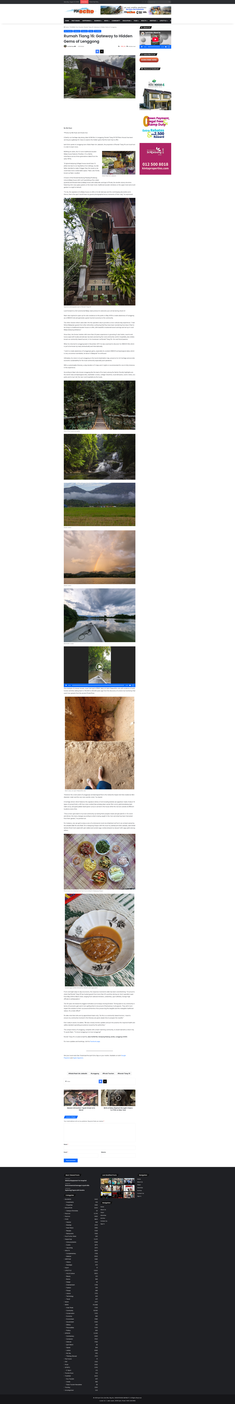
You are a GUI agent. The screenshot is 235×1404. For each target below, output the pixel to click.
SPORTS (181, 20)
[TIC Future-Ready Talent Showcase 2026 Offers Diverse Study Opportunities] (117, 1195)
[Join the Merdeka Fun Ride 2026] (129, 1188)
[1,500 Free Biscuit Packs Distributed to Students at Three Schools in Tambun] (106, 1188)
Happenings (68, 1239)
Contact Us (104, 1221)
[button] (99, 666)
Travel (68, 1299)
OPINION (173, 20)
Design (68, 1282)
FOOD (136, 20)
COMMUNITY (116, 20)
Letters (68, 1350)
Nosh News (69, 1228)
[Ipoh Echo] (81, 11)
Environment (70, 1319)
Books (68, 1279)
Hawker (68, 1222)
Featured (76, 31)
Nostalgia (69, 1265)
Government (70, 1322)
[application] (99, 666)
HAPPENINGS (86, 20)
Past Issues (76, 20)
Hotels (68, 1381)
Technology (69, 1296)
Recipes (68, 1230)
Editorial (68, 1342)
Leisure (68, 1293)
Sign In (103, 1224)
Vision (102, 1212)
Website (103, 1152)
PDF (66, 1361)
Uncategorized (69, 1390)
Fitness (68, 1290)
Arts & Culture (70, 1273)
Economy (69, 1316)
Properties (69, 1205)
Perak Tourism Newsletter (74, 1384)
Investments (70, 1202)
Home (67, 20)
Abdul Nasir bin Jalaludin (78, 1073)
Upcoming (69, 1248)
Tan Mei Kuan (70, 46)
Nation (67, 1302)
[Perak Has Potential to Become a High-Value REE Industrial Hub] (106, 1195)
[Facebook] (97, 51)
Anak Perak (69, 1307)
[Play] (66, 685)
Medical (68, 1256)
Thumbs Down (69, 1373)
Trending (67, 1387)
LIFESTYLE (163, 20)
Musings (68, 1225)
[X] (102, 51)
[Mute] (130, 685)
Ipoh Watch (69, 1344)
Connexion (69, 1339)
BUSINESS (97, 20)
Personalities (70, 1327)
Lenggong (95, 1073)
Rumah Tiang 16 (124, 1073)
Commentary (70, 1336)
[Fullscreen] (133, 685)
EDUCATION (126, 20)
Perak (90, 31)
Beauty (68, 1276)
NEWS (106, 20)
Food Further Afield (70, 1236)
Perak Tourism (109, 1073)
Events (68, 1245)
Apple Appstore (78, 1058)
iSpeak (68, 1347)
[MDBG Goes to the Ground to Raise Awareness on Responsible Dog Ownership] (117, 1188)
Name (66, 1144)
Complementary (71, 1253)
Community (69, 1310)
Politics (68, 1330)
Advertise (103, 1215)
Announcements (71, 1242)
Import (67, 1267)
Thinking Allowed (71, 1356)
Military (68, 1324)
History (68, 1262)
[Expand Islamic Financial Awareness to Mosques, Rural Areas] (129, 1195)
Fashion (68, 1287)
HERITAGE (153, 20)
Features (84, 31)
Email (66, 1152)
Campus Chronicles (72, 1210)
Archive (103, 1218)
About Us (103, 1209)
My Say (68, 1353)
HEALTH (143, 20)
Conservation (70, 1313)
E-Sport (68, 1370)
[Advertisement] (99, 114)
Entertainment (70, 1285)
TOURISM (190, 20)
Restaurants (69, 1233)
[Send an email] (75, 46)
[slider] (98, 685)
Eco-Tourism (79, 27)
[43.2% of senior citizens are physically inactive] (106, 1181)
